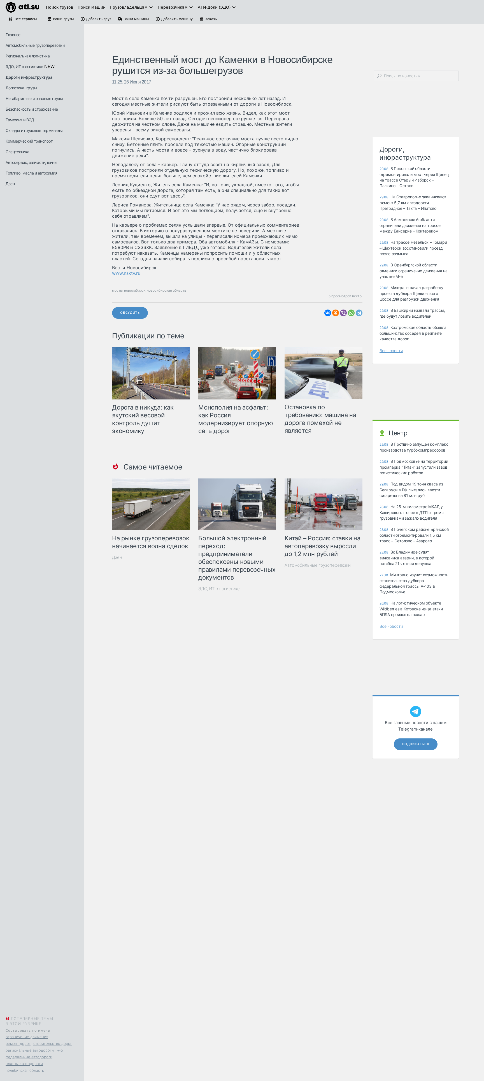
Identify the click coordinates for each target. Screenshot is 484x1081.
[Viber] (343, 313)
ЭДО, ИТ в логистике (24, 66)
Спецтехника (17, 151)
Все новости (391, 350)
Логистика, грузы (21, 87)
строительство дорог (52, 1043)
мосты (117, 290)
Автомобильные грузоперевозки (35, 45)
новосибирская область (166, 290)
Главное (13, 34)
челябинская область (25, 1070)
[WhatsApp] (351, 313)
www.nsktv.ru (126, 273)
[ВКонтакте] (327, 313)
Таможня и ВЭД (20, 119)
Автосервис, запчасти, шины (31, 162)
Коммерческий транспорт (29, 141)
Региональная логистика (28, 56)
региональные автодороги (30, 1050)
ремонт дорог (18, 1043)
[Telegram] (359, 313)
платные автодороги (24, 1063)
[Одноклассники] (335, 313)
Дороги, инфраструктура (29, 77)
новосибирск (134, 290)
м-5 (60, 1050)
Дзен (10, 183)
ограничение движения (27, 1036)
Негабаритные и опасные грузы (34, 98)
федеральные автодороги (29, 1057)
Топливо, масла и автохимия (31, 173)
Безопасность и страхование (32, 109)
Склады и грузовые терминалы (34, 130)
